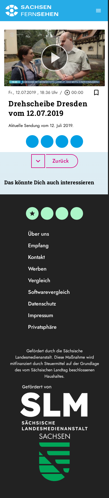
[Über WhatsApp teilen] (62, 141)
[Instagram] (62, 213)
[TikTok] (76, 213)
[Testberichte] (32, 213)
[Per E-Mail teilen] (76, 141)
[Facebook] (47, 213)
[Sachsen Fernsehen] (31, 10)
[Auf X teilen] (47, 141)
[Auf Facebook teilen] (32, 141)
